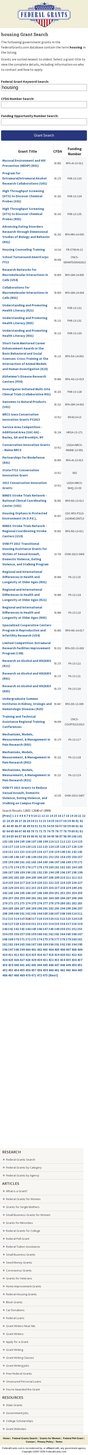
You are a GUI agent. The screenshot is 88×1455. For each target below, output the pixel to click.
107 (33, 841)
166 (51, 862)
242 (4, 893)
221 (45, 883)
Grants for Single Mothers (23, 1207)
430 (39, 960)
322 (62, 919)
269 (79, 898)
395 (79, 944)
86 (16, 836)
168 (62, 862)
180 (51, 867)
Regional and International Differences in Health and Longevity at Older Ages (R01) (24, 577)
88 (24, 836)
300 (16, 913)
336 (62, 924)
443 (33, 965)
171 (79, 862)
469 (22, 975)
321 (56, 919)
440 (16, 965)
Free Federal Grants (19, 1373)
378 (62, 939)
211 (68, 877)
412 (16, 955)
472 (39, 975)
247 (33, 893)
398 (16, 949)
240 (74, 888)
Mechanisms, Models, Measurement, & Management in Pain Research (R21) (26, 775)
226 (74, 883)
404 (51, 949)
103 (10, 841)
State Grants (14, 1405)
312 (4, 919)
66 (16, 831)
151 (45, 857)
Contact (30, 1441)
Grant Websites (16, 1429)
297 (79, 908)
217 (22, 883)
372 (28, 939)
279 (56, 903)
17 (63, 816)
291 (45, 908)
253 (68, 893)
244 (16, 893)
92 (40, 836)
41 (77, 821)
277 (45, 903)
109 (45, 841)
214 (4, 883)
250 (51, 893)
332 (39, 924)
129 (79, 847)
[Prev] (7, 816)
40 (73, 821)
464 (74, 970)
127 (68, 847)
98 (65, 836)
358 (28, 934)
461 (56, 970)
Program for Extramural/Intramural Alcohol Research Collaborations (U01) (24, 178)
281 (68, 903)
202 (16, 877)
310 (74, 913)
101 (79, 836)
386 (28, 944)
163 (33, 862)
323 (68, 919)
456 (28, 970)
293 (56, 908)
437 (79, 960)
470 (28, 975)
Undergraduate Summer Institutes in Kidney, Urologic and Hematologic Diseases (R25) (27, 704)
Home (6, 1438)
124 (51, 847)
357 (22, 934)
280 (62, 903)
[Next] (53, 975)
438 (4, 965)
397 (10, 949)
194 (51, 872)
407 (68, 949)
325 (79, 919)
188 (16, 872)
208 (51, 877)
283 (79, 903)
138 (51, 852)
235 (45, 888)
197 (68, 872)
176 (28, 867)
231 (22, 888)
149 (33, 857)
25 (12, 821)
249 (45, 893)
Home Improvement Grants (23, 1286)
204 (28, 877)
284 (4, 908)
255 (79, 893)
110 (51, 841)
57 (61, 826)
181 (56, 867)
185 (79, 867)
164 (39, 862)
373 (33, 939)
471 (33, 975)
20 (75, 816)
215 (10, 883)
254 (74, 893)
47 (20, 826)
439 (10, 965)
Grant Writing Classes (20, 1358)
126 (62, 847)
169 (68, 862)
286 (16, 908)
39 (69, 821)
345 (33, 929)
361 (45, 934)
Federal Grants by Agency (22, 1175)
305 (45, 913)
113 (68, 841)
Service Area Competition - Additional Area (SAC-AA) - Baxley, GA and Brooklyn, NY (22, 432)
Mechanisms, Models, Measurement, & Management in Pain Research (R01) (26, 757)
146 (16, 857)
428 (28, 960)
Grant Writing (14, 1350)
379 (68, 939)
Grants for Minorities (19, 1223)
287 (22, 908)
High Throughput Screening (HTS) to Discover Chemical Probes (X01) (23, 196)
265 (56, 898)
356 (16, 934)
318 (39, 919)
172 (4, 867)
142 (74, 852)
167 (56, 862)
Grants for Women (50, 1438)
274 (28, 903)
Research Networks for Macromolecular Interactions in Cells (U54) (25, 275)
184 (74, 867)
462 (62, 970)
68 (24, 831)
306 (51, 913)
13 (47, 816)
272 (16, 903)
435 (68, 960)
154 (62, 857)
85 (12, 836)
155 (68, 857)
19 (71, 816)
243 (10, 893)
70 (32, 831)
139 (56, 852)
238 (62, 888)
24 (8, 821)
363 (56, 934)
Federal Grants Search (20, 1159)
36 (57, 821)
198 (74, 872)
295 (68, 908)
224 (62, 883)
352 (74, 929)
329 (22, 924)
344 (28, 929)
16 (59, 816)
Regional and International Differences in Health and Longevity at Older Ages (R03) (24, 612)
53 (44, 826)
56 (57, 826)
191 (33, 872)
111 (56, 841)
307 (56, 913)
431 (45, 960)
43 (4, 826)
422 (74, 955)
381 (79, 939)
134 (28, 852)
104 (16, 841)
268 (74, 898)
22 (83, 816)
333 (45, 924)
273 (22, 903)
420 (62, 955)
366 (74, 934)
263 (45, 898)
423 (79, 955)
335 (56, 924)
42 (81, 821)
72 (40, 831)
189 (22, 872)
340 (4, 929)
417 (45, 955)
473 (45, 975)
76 (57, 831)
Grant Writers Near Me (20, 1326)
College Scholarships (19, 1421)
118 (16, 847)
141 (68, 852)
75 (52, 831)
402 (39, 949)
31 (36, 821)
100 (73, 836)
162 (28, 862)
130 (4, 852)
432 (51, 960)
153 (56, 857)
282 (74, 903)
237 (56, 888)
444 (39, 965)
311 (79, 913)
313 (10, 919)
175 (22, 867)
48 (24, 826)
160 (16, 862)
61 (77, 826)
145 (10, 857)
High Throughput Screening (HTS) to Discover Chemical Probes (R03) (23, 214)
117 (10, 847)
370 (16, 939)
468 (16, 975)
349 (56, 929)
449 (68, 965)
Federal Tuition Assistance (23, 1247)
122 (39, 847)
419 (56, 955)
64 (8, 831)
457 (33, 970)
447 (56, 965)
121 (33, 847)
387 (33, 944)
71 (36, 831)
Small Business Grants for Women (28, 1215)
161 (22, 862)
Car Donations (15, 1310)
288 (28, 908)
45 (12, 826)
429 (33, 960)
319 (45, 919)
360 (39, 934)
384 (16, 944)
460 (51, 970)
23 (4, 821)
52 (40, 826)
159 (10, 862)
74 (48, 831)
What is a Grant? (16, 1191)
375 (45, 939)
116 (4, 847)
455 (22, 970)
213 (79, 877)
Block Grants (14, 1302)
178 (39, 867)
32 (40, 821)
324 (74, 919)
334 (51, 924)
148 (28, 857)
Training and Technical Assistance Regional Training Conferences (23, 721)
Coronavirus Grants (19, 1270)
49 (28, 826)
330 (28, 924)
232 (28, 888)
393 (68, 944)
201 (10, 877)
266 (62, 898)
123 (45, 847)
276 (39, 903)
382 (4, 944)
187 (10, 872)
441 (22, 965)
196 (62, 872)
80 (73, 831)
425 (10, 960)
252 (62, 893)
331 (33, 924)
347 (45, 929)
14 (51, 816)
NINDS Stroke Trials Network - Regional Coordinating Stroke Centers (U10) (24, 531)
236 (51, 888)
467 (10, 975)
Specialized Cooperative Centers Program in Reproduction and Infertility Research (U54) (26, 630)
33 (44, 821)
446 (51, 965)
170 (74, 862)
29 (28, 821)
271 (10, 903)
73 (44, 831)
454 (16, 970)
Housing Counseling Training (23, 249)
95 (52, 836)
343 (22, 929)
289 (33, 908)
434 (62, 960)
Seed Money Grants (19, 1262)
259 (22, 898)
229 (10, 888)
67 (20, 831)
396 (4, 949)
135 (33, 852)
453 (10, 970)
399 (22, 949)
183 (68, 867)
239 (68, 888)
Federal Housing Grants (21, 1294)
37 (61, 821)
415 (33, 955)
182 (62, 867)
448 (62, 965)
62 (81, 826)
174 (16, 867)
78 (65, 831)
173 (10, 867)
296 (74, 908)
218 (28, 883)
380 (74, 939)
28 (24, 821)
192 (39, 872)
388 (39, 944)
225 (68, 883)
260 (28, 898)
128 (74, 847)
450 (74, 965)
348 (51, 929)
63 (4, 831)
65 (12, 831)
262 (39, 898)
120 (28, 847)
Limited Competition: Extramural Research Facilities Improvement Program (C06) (26, 648)
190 (28, 872)
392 (62, 944)
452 (4, 970)
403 (45, 949)
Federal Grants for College (23, 1231)
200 (4, 877)
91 (36, 836)
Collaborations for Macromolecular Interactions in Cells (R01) (25, 292)
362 (51, 934)
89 (28, 836)
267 (68, 898)
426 (16, 960)
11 (39, 816)
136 (39, 852)
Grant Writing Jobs (17, 1366)
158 (4, 862)
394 (74, 944)
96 (57, 836)
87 (20, 836)
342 (16, 929)
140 (62, 852)
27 (20, 821)
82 (81, 831)
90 (32, 836)
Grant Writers (14, 1334)
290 (39, 908)
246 (28, 893)
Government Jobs (17, 1413)
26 (16, 821)
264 (51, 898)
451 (79, 965)
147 (22, 857)
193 (45, 872)
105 (22, 841)
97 (61, 836)
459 (45, 970)
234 (39, 888)
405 (56, 949)
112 (62, 841)
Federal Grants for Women (23, 1199)
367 (79, 934)
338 (74, 924)
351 (68, 929)
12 (43, 816)
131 (10, 852)
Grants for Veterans (19, 1278)
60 (73, 826)
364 (62, 934)
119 (22, 847)
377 (56, 939)
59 (69, 826)
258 (16, 898)
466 (4, 975)
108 (39, 841)
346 (39, 929)
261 (33, 898)
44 (8, 826)
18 (67, 816)
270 (4, 903)
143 (79, 852)
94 (48, 836)
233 (33, 888)
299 (10, 913)
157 (79, 857)
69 (28, 831)
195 (56, 872)
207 (45, 877)
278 (51, 903)
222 (51, 883)
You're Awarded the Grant (23, 1389)
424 (4, 960)
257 (10, 898)
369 (10, 939)
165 (45, 862)
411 (10, 955)
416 (39, 955)
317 (33, 919)
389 (45, 944)
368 (4, 939)
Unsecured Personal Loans (23, 1381)
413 (22, 955)
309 (68, 913)
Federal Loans (15, 1318)
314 (16, 919)
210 (62, 877)
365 (68, 934)
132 (16, 852)
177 (33, 867)
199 (79, 872)
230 (16, 888)
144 (4, 857)
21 (79, 816)
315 (22, 919)
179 (45, 867)
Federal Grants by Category (24, 1167)
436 (74, 960)
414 (28, 955)
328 (16, 924)
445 (45, 965)
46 (16, 826)
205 (33, 877)
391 (56, 944)
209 (56, 877)
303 (33, 913)
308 (62, 913)
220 (39, 883)
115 (79, 841)
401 (33, 949)
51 (36, 826)
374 (39, 939)
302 (28, 913)
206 (39, 877)
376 (51, 939)
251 (56, 893)
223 (56, 883)
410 (4, 955)
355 (10, 934)
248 (39, 893)
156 (74, 857)
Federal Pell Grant (17, 1239)
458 (39, 970)
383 (10, 944)
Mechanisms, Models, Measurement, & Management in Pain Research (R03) (26, 739)
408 (74, 949)
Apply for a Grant (17, 1342)
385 (22, 944)
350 (62, 929)
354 (4, 934)
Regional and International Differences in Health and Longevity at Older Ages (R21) (24, 594)
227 (79, 883)
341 (10, 929)
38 (65, 821)
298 (4, 913)
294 (62, 908)
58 (65, 826)
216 (16, 883)
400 (28, 949)
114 (74, 841)
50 (32, 826)
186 (4, 872)
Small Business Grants (20, 1254)
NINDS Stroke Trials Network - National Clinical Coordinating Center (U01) (24, 500)
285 (10, 908)
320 (51, 919)
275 (33, 903)
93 (44, 836)
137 (45, 852)
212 (74, 877)
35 (52, 821)
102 (4, 841)
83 (4, 836)
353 (79, 929)
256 (4, 898)
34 (48, 821)
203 (22, 877)
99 (69, 836)
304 (39, 913)
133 (22, 852)
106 (28, 841)
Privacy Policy (45, 1441)
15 (55, 816)
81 (77, 831)
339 (79, 924)
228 (4, 888)
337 (68, 924)
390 (51, 944)
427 (22, 960)
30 (32, 821)
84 (8, 836)
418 (51, 955)
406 (62, 949)
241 (79, 888)
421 (68, 955)
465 (79, 970)
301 (22, 913)
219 (33, 883)
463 (68, 970)
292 (51, 908)
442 (28, 965)
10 (35, 816)
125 (56, 847)
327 (10, 924)
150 (39, 857)
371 (22, 939)
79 (69, 831)
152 (51, 857)
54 (48, 826)
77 (61, 831)
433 (56, 960)
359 (33, 934)
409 (79, 949)
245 (22, 893)
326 (4, 924)
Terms (59, 1441)
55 (52, 826)
